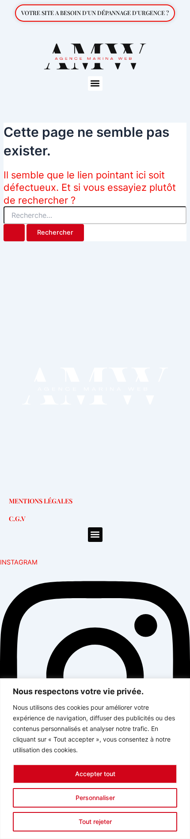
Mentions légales (40, 500)
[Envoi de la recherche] (14, 232)
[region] (95, 758)
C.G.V (17, 518)
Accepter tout (95, 773)
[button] (95, 83)
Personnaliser (95, 797)
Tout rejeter (95, 821)
